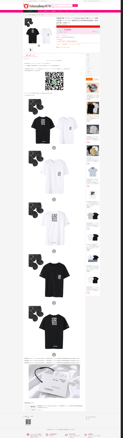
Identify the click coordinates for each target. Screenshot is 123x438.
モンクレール (79, 11)
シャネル (66, 11)
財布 (88, 58)
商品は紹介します (30, 55)
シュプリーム (73, 11)
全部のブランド (47, 11)
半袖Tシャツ (43, 14)
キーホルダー (90, 75)
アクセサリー (90, 68)
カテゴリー (30, 11)
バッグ (89, 57)
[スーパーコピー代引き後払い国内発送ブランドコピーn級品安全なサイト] (37, 6)
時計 (88, 60)
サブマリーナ (67, 7)
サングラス (89, 73)
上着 (39, 14)
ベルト (89, 66)
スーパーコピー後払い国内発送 (29, 14)
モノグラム (58, 7)
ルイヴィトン (60, 11)
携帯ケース (89, 71)
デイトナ (71, 7)
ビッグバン (62, 7)
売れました (94, 31)
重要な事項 (54, 11)
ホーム (41, 11)
